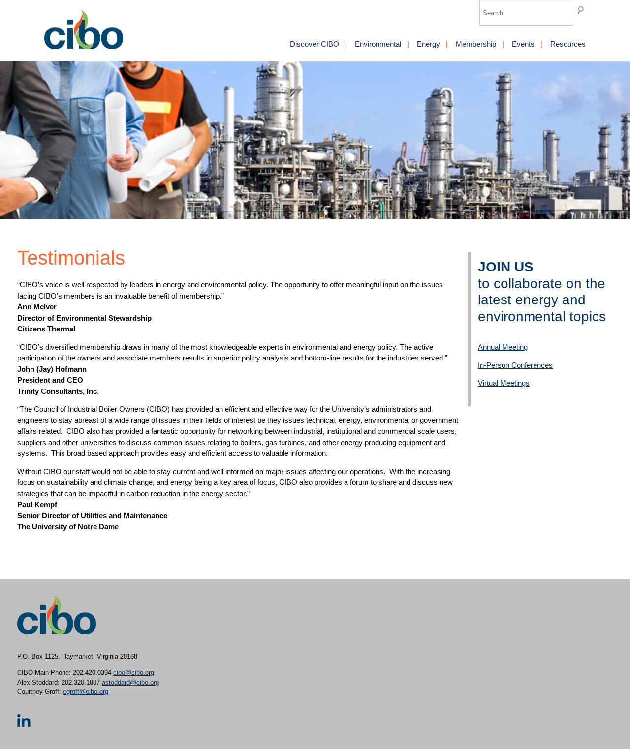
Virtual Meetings (504, 383)
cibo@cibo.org (133, 672)
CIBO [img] (83, 29)
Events (523, 44)
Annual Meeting (503, 347)
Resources (568, 44)
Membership (476, 44)
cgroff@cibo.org (85, 691)
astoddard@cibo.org (130, 682)
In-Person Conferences (515, 365)
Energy (428, 44)
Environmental (378, 44)
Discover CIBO (314, 44)
